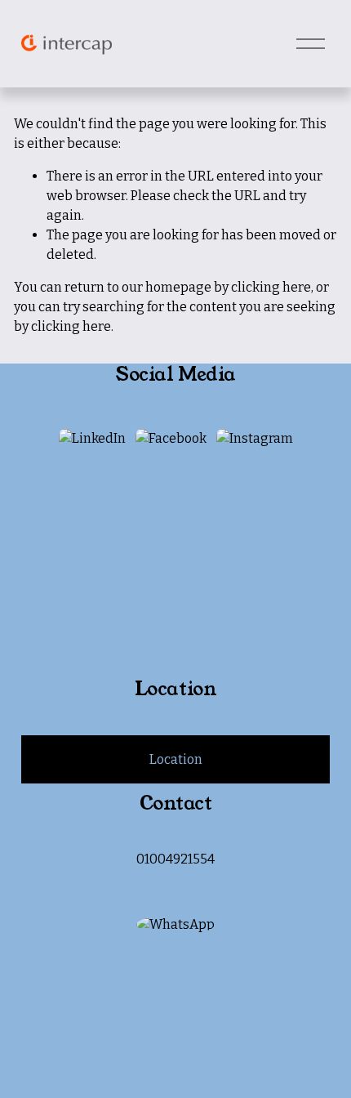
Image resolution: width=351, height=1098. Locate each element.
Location (175, 759)
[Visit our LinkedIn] (92, 439)
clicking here (271, 287)
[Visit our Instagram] (254, 439)
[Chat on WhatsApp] (175, 924)
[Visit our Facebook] (171, 439)
